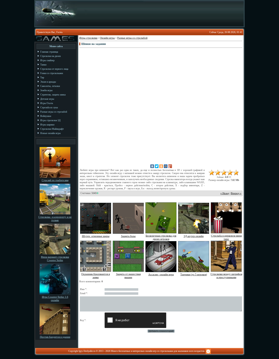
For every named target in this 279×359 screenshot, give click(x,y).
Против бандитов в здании (55, 336)
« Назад (224, 193)
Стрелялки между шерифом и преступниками (226, 276)
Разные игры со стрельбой (132, 37)
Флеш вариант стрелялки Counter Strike (55, 258)
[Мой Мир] (165, 166)
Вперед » (236, 193)
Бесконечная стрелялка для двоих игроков (161, 237)
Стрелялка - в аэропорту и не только (55, 218)
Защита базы (128, 236)
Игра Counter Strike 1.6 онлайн (55, 298)
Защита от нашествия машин (128, 276)
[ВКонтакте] (152, 166)
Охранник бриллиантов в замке (95, 276)
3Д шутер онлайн (194, 236)
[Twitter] (156, 166)
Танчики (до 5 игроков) (193, 274)
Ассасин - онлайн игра (161, 274)
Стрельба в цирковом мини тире (226, 237)
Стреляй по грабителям (55, 180)
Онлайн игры (107, 37)
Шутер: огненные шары (95, 236)
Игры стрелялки (88, 37)
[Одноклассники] (161, 166)
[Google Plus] (170, 166)
